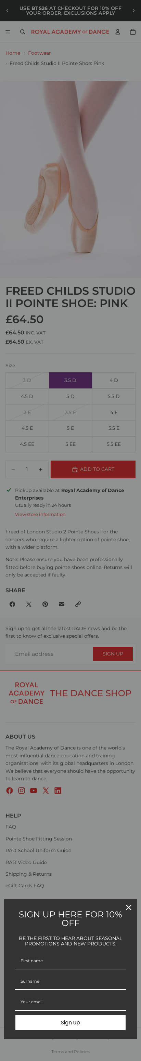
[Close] (128, 907)
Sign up (70, 1022)
